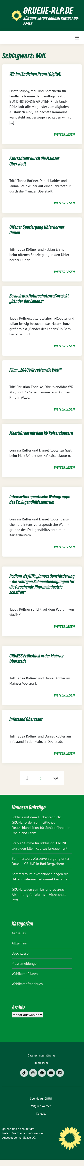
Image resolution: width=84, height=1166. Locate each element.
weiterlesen (64, 134)
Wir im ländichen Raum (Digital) (35, 74)
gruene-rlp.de (48, 10)
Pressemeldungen (25, 963)
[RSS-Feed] (60, 1073)
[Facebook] (42, 1073)
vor (55, 778)
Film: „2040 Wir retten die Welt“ (35, 370)
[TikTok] (24, 1073)
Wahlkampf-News (25, 973)
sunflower (32, 1133)
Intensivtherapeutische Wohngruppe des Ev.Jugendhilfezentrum (39, 499)
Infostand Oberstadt (26, 719)
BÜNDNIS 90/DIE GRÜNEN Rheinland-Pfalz (51, 21)
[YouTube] (51, 1073)
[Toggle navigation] (77, 37)
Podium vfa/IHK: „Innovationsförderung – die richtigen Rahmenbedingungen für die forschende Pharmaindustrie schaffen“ (42, 584)
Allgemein (19, 943)
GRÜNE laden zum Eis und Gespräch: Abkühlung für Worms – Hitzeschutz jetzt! (39, 894)
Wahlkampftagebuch (27, 984)
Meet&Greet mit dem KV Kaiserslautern (41, 433)
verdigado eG (27, 1137)
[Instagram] (33, 1073)
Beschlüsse (20, 953)
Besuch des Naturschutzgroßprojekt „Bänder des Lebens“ (39, 298)
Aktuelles (19, 933)
